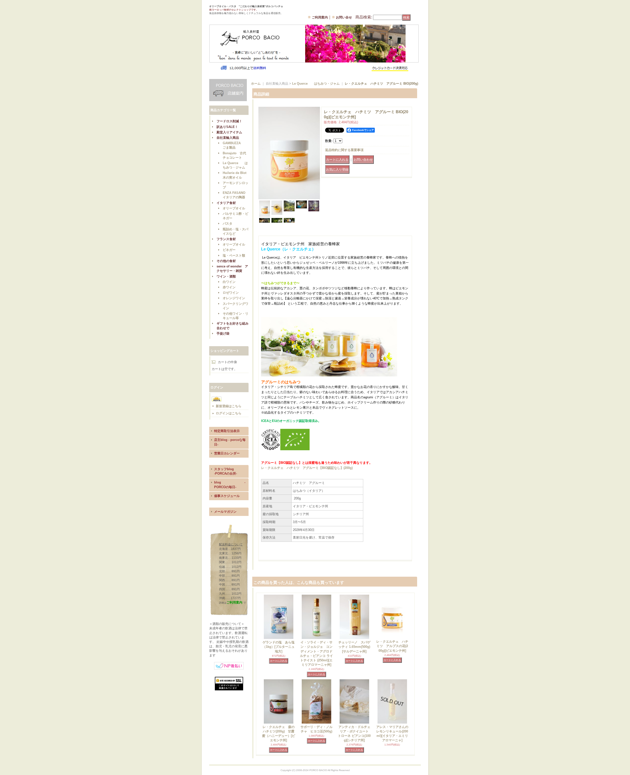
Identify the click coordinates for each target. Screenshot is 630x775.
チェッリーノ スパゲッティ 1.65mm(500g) (354, 646)
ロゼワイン (231, 292)
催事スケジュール (227, 496)
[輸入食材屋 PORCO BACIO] (232, 17)
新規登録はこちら (228, 406)
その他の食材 (226, 261)
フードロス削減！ (229, 121)
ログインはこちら (228, 413)
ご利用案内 (320, 17)
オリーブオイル (234, 208)
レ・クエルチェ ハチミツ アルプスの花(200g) (392, 646)
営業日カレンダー (227, 453)
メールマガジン (225, 511)
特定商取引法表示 (227, 431)
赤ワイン (229, 287)
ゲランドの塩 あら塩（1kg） (279, 646)
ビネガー (229, 250)
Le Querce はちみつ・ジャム (316, 83)
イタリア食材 (226, 203)
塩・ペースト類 (234, 255)
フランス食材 (226, 239)
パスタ (227, 223)
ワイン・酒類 (226, 276)
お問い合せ (344, 17)
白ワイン (229, 282)
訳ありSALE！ (227, 127)
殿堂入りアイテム (229, 132)
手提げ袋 (223, 333)
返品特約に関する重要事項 (344, 150)
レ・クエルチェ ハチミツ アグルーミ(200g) (307, 468)
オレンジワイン (234, 298)
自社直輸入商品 (228, 138)
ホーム (256, 83)
